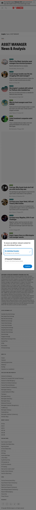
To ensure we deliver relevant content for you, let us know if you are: (17, 244)
